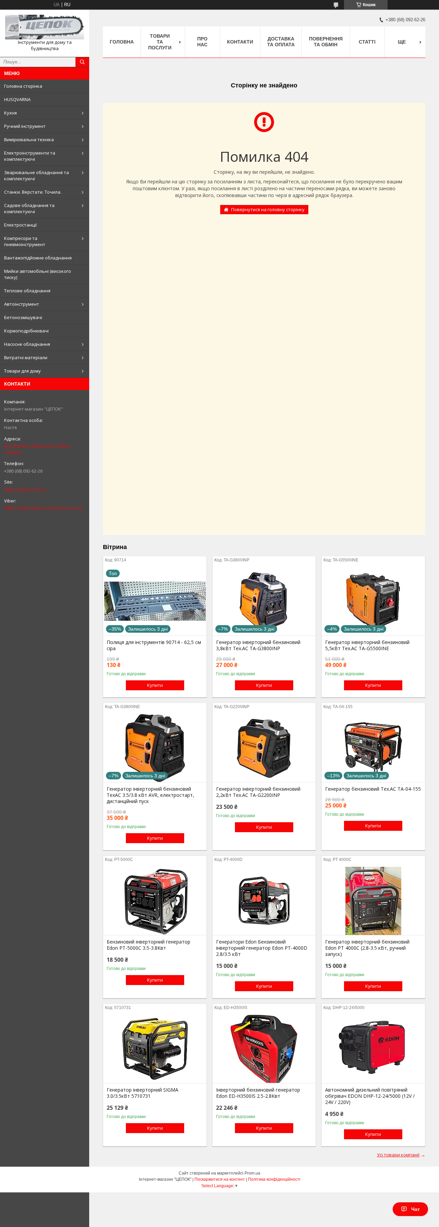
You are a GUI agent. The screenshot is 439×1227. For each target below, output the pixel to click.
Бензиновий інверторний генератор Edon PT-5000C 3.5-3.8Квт (148, 945)
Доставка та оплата (281, 41)
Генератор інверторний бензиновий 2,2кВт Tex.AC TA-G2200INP (258, 792)
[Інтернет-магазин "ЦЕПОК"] (44, 27)
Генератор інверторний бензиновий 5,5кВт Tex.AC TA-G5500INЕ (367, 645)
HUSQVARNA (17, 99)
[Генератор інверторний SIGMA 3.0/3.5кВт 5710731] (154, 1049)
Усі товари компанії (398, 1155)
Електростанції (20, 225)
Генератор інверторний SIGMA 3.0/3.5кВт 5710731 (142, 1093)
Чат (415, 1209)
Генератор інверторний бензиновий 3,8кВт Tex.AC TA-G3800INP (258, 645)
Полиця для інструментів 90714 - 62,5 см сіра (154, 645)
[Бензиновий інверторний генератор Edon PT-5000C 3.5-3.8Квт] (154, 900)
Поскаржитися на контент (219, 1179)
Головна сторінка (23, 86)
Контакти (240, 42)
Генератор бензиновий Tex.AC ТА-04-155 (373, 789)
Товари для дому (22, 371)
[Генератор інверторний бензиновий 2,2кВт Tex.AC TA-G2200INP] (264, 748)
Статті (367, 42)
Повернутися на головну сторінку (268, 209)
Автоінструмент (21, 304)
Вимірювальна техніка (29, 139)
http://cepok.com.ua (25, 489)
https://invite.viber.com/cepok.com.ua (43, 508)
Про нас (202, 41)
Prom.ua (252, 1173)
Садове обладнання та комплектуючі (29, 208)
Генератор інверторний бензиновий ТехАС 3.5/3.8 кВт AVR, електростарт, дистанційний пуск (150, 795)
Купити (155, 685)
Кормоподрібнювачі (26, 331)
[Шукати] (82, 62)
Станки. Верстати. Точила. (32, 192)
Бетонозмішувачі (23, 317)
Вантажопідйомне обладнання (38, 258)
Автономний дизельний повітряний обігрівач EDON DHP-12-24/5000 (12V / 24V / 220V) (370, 1096)
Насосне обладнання (27, 344)
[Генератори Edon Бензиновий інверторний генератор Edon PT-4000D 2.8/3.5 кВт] (264, 900)
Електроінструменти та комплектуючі (29, 156)
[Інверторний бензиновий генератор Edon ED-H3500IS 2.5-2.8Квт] (264, 1049)
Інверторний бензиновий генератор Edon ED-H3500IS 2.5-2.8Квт (258, 1093)
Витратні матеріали (25, 357)
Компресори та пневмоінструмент (24, 241)
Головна (122, 42)
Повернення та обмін (326, 41)
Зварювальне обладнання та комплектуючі (36, 175)
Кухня (10, 113)
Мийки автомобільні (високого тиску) (37, 274)
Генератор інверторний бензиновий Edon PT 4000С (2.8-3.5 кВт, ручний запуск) (367, 948)
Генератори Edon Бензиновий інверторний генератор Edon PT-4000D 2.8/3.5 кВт (261, 948)
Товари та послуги (159, 41)
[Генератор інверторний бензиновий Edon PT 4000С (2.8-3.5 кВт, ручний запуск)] (373, 900)
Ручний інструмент (25, 126)
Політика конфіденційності (274, 1179)
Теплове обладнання (27, 291)
